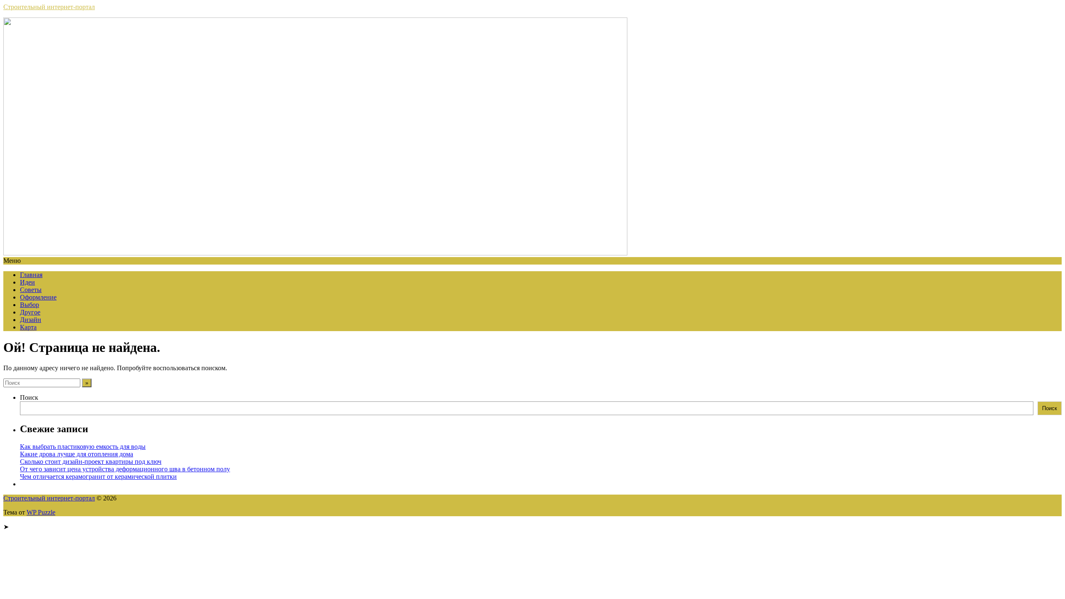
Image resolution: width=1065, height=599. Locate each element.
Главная (31, 274)
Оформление (38, 297)
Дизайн (30, 319)
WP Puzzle (41, 512)
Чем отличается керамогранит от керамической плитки (98, 476)
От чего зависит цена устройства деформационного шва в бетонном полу (125, 469)
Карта (28, 327)
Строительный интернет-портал (49, 6)
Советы (31, 289)
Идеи (27, 282)
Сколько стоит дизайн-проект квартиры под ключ (90, 461)
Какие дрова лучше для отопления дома (76, 454)
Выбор (29, 304)
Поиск (29, 397)
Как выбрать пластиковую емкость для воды (83, 446)
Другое (30, 312)
